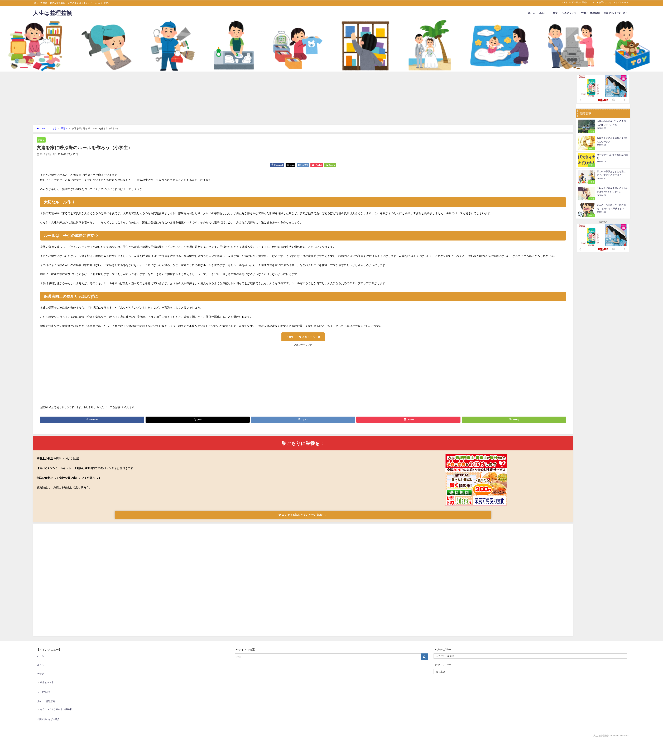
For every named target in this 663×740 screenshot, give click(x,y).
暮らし (543, 13)
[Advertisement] (303, 99)
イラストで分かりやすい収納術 (56, 709)
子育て (554, 13)
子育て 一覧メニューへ (300, 337)
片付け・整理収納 (590, 13)
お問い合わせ (605, 2)
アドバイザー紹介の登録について (579, 2)
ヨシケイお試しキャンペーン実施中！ (304, 514)
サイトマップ (622, 2)
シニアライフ (569, 13)
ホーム (531, 13)
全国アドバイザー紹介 (616, 13)
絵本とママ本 (47, 682)
